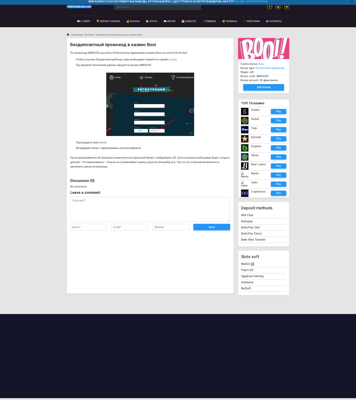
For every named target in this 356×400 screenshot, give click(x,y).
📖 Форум (169, 21)
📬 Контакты (274, 21)
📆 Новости (189, 21)
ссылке (172, 59)
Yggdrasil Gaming (252, 276)
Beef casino (258, 164)
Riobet (255, 119)
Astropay (247, 221)
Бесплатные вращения (270, 68)
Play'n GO (247, 270)
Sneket (255, 110)
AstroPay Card (250, 227)
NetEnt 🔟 (247, 264)
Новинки (247, 282)
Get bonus (264, 87)
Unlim (254, 182)
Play (278, 111)
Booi (261, 64)
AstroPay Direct (251, 233)
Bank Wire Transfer (253, 239)
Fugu (254, 128)
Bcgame (256, 146)
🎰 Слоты (151, 21)
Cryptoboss (258, 191)
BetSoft (246, 288)
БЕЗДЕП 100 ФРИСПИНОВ (251, 1)
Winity (254, 155)
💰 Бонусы (133, 21)
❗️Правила (209, 21)
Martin (255, 173)
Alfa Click (247, 215)
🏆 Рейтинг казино (108, 21)
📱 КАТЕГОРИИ (251, 21)
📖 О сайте (83, 21)
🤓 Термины (229, 21)
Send (212, 227)
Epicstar (256, 137)
